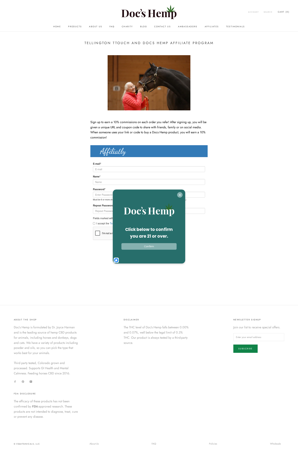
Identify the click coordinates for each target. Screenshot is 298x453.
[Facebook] (15, 381)
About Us (95, 26)
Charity (127, 26)
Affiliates (212, 26)
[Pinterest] (23, 381)
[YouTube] (31, 381)
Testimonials (235, 26)
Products (75, 26)
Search (268, 12)
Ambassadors (187, 26)
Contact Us (162, 26)
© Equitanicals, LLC (27, 443)
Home (57, 26)
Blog (143, 26)
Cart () (283, 11)
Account (253, 12)
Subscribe (245, 348)
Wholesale (275, 443)
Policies (213, 443)
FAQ (112, 26)
